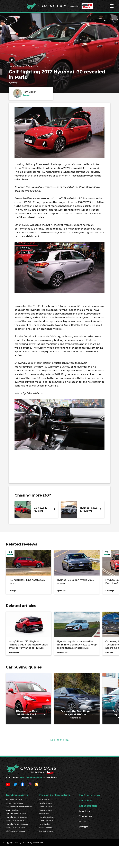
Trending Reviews (17, 795)
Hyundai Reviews (46, 817)
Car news (21, 66)
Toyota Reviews (46, 831)
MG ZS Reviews (12, 810)
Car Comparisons (89, 795)
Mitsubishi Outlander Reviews (19, 807)
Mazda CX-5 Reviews (15, 821)
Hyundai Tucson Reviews (17, 824)
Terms (82, 821)
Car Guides (85, 800)
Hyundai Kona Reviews (16, 814)
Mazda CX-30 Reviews (15, 828)
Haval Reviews (45, 803)
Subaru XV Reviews (14, 803)
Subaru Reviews (46, 821)
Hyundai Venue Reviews (16, 817)
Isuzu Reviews (45, 824)
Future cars (33, 66)
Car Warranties (88, 805)
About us (84, 811)
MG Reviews (44, 800)
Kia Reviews (44, 814)
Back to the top (59, 740)
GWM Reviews (45, 810)
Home (11, 66)
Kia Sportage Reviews (15, 831)
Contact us (85, 816)
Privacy (83, 826)
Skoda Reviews (45, 807)
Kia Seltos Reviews (14, 800)
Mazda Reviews (45, 828)
